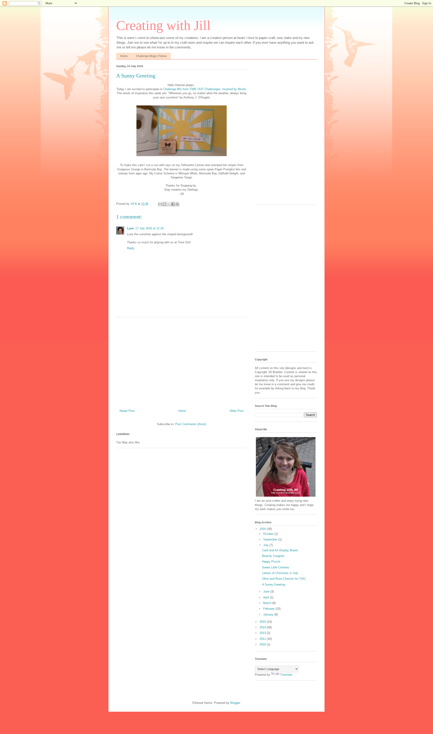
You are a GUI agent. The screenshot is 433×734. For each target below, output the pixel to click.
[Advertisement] (181, 361)
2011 (263, 639)
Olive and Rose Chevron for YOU (283, 578)
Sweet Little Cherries (275, 567)
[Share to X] (168, 204)
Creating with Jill (163, 25)
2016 (263, 529)
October (268, 534)
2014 (263, 627)
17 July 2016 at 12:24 (149, 228)
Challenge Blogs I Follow (151, 56)
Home (124, 56)
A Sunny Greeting (273, 584)
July (266, 545)
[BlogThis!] (164, 204)
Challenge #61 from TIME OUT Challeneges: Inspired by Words (204, 89)
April (266, 597)
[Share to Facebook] (173, 204)
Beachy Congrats (273, 556)
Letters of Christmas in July (280, 573)
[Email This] (160, 204)
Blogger (235, 702)
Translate (286, 674)
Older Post (237, 411)
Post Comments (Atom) (190, 424)
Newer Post (127, 411)
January (268, 614)
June (266, 591)
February (269, 608)
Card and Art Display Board (279, 550)
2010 (263, 644)
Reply (130, 248)
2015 (263, 621)
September (270, 539)
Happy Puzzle (271, 561)
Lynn (130, 228)
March (267, 603)
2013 (263, 633)
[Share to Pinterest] (177, 204)
